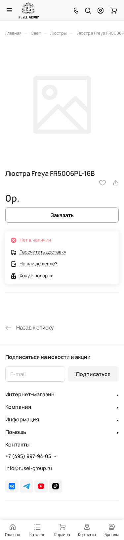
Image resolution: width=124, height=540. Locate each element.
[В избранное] (102, 182)
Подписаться (93, 374)
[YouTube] (41, 486)
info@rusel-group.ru (28, 468)
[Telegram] (26, 486)
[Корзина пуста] (113, 10)
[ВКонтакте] (12, 486)
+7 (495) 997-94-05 (28, 456)
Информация (22, 419)
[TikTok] (55, 486)
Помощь (15, 432)
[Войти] (100, 10)
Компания (18, 406)
